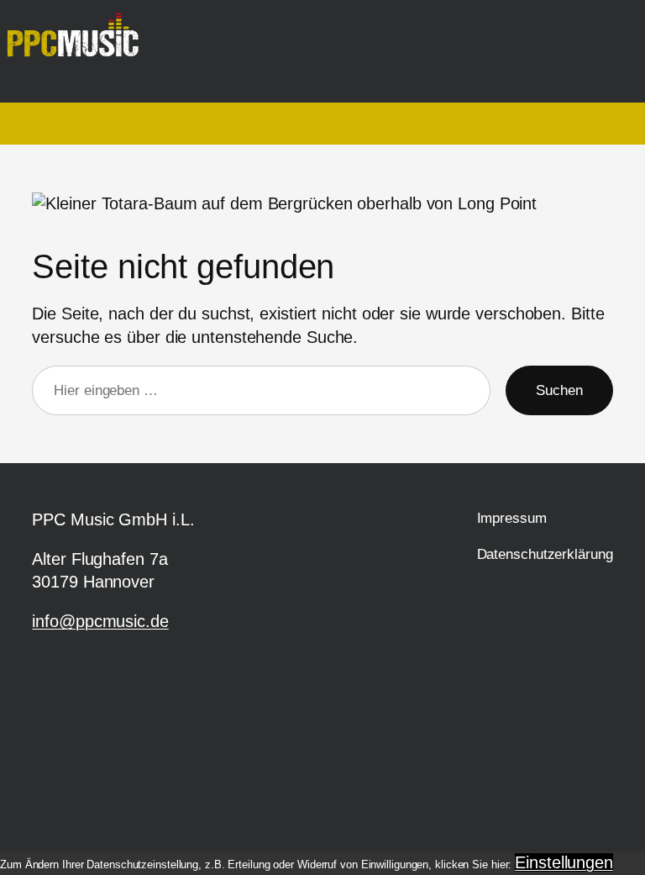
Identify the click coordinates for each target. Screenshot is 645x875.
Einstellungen (564, 862)
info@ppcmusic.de (100, 621)
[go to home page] (79, 43)
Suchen (559, 390)
